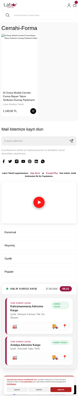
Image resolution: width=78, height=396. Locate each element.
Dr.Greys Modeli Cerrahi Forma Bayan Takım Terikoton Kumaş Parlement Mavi (19, 96)
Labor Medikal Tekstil (13, 104)
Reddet (39, 389)
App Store (35, 173)
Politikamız (11, 384)
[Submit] (71, 141)
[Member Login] (69, 5)
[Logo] (10, 5)
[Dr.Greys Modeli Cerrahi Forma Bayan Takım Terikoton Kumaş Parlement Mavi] (19, 61)
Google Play (52, 173)
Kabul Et (61, 389)
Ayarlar (17, 389)
